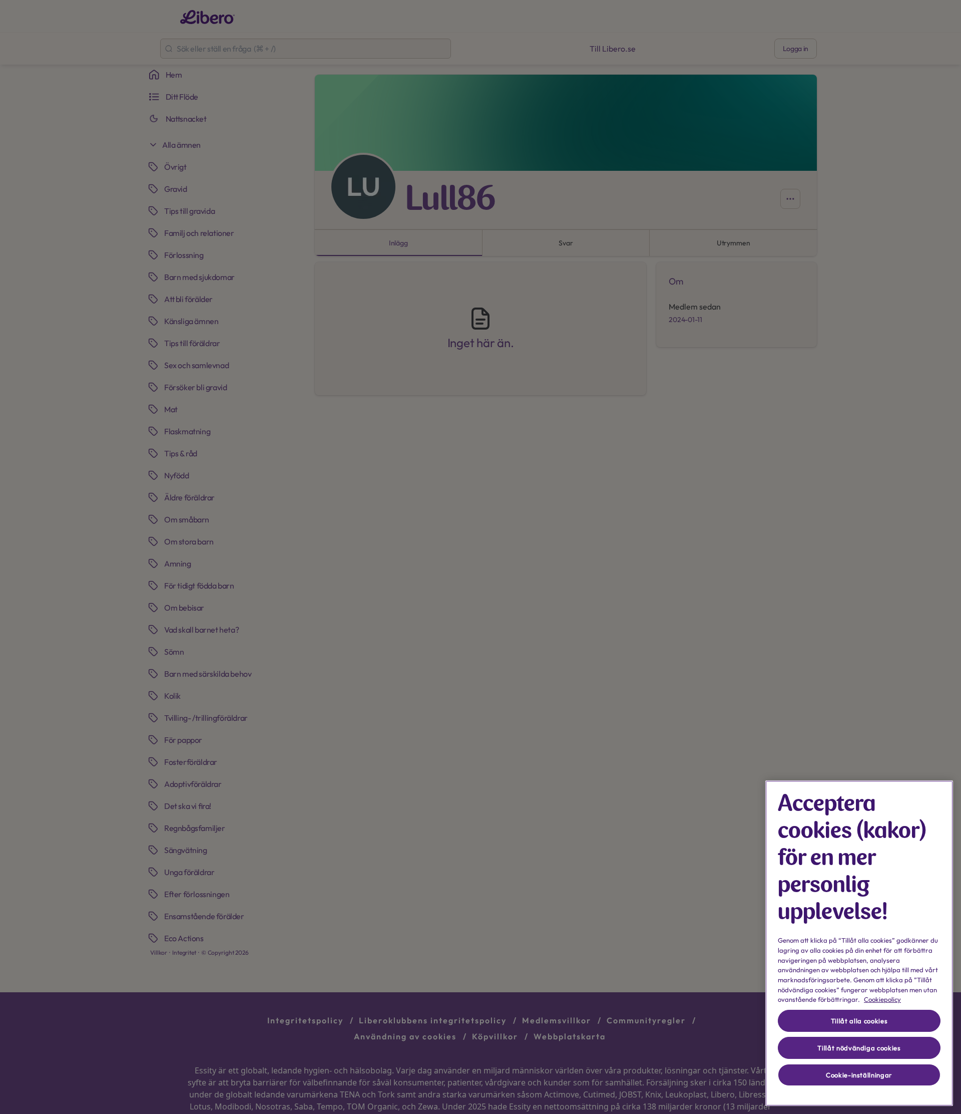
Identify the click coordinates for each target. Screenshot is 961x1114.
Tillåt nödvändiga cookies (858, 1048)
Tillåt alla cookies (859, 1021)
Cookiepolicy (882, 999)
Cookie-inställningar (859, 1075)
